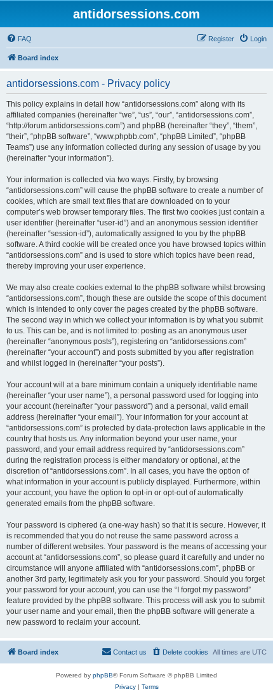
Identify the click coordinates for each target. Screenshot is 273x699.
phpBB (103, 675)
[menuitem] (19, 38)
